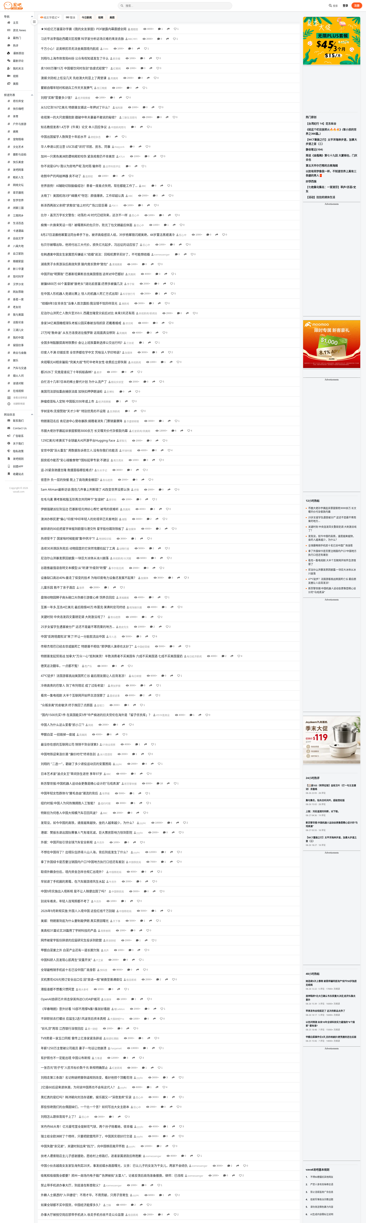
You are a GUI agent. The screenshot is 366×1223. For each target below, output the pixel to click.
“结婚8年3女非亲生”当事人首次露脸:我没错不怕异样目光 (79, 303)
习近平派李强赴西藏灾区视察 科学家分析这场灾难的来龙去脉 (82, 39)
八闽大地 (18, 246)
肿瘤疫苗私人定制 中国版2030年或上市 (67, 401)
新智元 (123, 440)
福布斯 (119, 107)
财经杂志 (95, 137)
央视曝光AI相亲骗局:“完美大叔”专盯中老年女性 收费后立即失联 (84, 362)
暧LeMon (119, 1009)
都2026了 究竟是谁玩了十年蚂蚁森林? (66, 372)
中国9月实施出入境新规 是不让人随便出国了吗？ (74, 891)
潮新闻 (125, 303)
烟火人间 (18, 375)
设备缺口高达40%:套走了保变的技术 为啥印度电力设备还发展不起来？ (89, 578)
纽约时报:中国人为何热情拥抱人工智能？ (68, 803)
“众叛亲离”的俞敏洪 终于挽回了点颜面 (67, 705)
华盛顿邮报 (132, 421)
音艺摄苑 (18, 192)
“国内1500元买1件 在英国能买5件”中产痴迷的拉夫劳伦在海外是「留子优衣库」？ (96, 715)
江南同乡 (18, 215)
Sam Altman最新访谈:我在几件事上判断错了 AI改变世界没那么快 (85, 489)
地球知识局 (104, 538)
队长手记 (102, 470)
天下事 (116, 921)
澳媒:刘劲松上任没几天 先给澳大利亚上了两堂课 (73, 78)
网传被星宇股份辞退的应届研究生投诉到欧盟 (71, 940)
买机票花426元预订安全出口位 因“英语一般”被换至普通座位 (81, 979)
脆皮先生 (123, 627)
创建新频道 (19, 403)
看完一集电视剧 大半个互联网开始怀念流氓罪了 (73, 695)
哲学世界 (18, 200)
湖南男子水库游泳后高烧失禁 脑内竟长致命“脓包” (74, 264)
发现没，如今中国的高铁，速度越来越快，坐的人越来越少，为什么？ (88, 823)
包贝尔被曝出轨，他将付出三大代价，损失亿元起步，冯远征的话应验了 (89, 245)
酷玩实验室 (117, 382)
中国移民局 (134, 862)
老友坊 (17, 307)
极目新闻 (131, 979)
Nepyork (119, 147)
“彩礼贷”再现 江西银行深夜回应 (62, 1028)
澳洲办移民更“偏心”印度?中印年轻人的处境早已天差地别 (79, 519)
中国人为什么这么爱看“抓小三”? (62, 725)
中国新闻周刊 (118, 127)
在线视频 (18, 391)
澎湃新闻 (114, 411)
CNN (105, 49)
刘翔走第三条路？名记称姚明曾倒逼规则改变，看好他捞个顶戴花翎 (86, 1077)
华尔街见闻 (117, 568)
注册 (357, 5)
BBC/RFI (132, 39)
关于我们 (18, 443)
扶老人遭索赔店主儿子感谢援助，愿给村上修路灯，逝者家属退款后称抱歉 (91, 1156)
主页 (15, 22)
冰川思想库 (105, 754)
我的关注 (18, 68)
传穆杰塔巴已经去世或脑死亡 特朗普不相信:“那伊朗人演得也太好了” (87, 646)
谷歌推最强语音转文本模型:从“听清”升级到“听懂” (74, 568)
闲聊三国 (18, 208)
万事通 (98, 1058)
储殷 (124, 519)
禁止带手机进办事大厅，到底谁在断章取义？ (71, 1185)
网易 (90, 725)
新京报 (116, 58)
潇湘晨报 (117, 264)
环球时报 (126, 450)
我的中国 (18, 337)
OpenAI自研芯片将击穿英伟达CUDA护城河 (70, 999)
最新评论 (18, 61)
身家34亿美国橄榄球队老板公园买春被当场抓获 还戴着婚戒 (81, 323)
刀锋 (108, 1205)
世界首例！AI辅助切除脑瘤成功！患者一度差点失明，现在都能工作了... (89, 186)
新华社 (112, 499)
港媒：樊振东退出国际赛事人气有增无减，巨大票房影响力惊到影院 (86, 832)
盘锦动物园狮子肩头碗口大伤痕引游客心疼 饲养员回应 (78, 597)
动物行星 (124, 548)
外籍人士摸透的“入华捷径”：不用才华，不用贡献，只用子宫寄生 (84, 1195)
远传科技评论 (112, 166)
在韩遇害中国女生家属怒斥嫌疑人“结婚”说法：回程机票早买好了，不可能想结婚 (95, 254)
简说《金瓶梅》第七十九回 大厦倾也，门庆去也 (331, 157)
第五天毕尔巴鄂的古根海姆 (322, 165)
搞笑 (15, 131)
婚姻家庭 (18, 261)
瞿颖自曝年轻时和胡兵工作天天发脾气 (67, 88)
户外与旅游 (19, 124)
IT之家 (99, 960)
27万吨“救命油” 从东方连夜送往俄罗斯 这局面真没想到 (78, 333)
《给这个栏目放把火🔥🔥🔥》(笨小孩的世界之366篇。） (331, 131)
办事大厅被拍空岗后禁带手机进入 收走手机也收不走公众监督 (82, 1215)
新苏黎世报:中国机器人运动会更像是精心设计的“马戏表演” (80, 783)
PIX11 (114, 205)
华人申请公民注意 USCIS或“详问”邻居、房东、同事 (75, 147)
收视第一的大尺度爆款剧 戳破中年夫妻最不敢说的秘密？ (79, 117)
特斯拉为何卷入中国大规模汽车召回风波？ (70, 813)
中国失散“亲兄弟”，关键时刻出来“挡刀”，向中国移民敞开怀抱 (83, 1146)
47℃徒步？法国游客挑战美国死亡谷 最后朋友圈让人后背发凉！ (84, 676)
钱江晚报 (101, 88)
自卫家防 (18, 253)
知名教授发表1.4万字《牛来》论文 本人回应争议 (74, 127)
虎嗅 (136, 489)
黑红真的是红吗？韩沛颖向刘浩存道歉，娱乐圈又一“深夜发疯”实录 (86, 1097)
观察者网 (105, 930)
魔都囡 (134, 29)
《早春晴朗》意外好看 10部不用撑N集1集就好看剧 (75, 1009)
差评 (99, 372)
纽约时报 (105, 803)
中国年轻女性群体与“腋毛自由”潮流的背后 (69, 793)
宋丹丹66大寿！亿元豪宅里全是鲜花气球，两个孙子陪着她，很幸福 (87, 1126)
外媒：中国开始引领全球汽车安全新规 (67, 842)
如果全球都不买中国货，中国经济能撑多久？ (71, 1205)
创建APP (18, 466)
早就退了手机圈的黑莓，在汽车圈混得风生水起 (73, 881)
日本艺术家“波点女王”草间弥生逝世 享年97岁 (71, 774)
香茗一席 (18, 299)
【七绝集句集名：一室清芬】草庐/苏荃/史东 (331, 189)
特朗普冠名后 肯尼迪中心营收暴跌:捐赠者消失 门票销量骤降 (81, 421)
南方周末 (118, 460)
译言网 (129, 323)
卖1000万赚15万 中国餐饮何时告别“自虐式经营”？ (75, 68)
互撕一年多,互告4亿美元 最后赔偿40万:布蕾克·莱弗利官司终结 (83, 607)
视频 (15, 76)
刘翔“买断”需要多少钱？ (57, 98)
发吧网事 (18, 169)
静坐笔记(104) (314, 149)
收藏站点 (18, 474)
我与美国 (18, 314)
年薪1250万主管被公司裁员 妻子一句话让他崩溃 (73, 1048)
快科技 (103, 970)
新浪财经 (110, 940)
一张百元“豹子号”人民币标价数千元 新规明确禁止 (74, 1068)
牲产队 (88, 666)
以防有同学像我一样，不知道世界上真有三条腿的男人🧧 (331, 173)
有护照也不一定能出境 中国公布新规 (65, 1058)
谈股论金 (18, 322)
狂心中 (135, 215)
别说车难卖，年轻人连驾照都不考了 (65, 901)
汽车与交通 (19, 368)
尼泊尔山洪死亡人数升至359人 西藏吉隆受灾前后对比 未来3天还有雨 (88, 313)
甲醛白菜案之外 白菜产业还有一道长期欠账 (70, 950)
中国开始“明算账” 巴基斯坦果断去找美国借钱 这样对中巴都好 (82, 274)
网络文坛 (18, 185)
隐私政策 (18, 451)
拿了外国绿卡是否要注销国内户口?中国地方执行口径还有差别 (82, 862)
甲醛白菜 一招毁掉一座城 (58, 734)
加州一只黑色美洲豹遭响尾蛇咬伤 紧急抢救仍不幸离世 (78, 156)
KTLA (121, 156)
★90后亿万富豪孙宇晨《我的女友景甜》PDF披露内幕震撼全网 (83, 29)
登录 (345, 5)
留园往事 (18, 345)
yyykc (118, 764)
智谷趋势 (107, 480)
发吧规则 (18, 458)
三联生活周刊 (129, 117)
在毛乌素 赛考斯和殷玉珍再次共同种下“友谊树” (73, 499)
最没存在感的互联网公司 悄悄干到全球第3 (69, 744)
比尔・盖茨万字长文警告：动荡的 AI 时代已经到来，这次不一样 (84, 215)
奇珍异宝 (18, 101)
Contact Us (20, 428)
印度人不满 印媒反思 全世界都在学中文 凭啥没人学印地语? (81, 352)
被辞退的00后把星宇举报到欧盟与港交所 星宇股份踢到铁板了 (82, 529)
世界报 (106, 793)
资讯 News (19, 30)
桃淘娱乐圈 (135, 607)
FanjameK (116, 1048)
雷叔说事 (114, 695)
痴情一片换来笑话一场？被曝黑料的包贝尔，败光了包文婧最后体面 (86, 225)
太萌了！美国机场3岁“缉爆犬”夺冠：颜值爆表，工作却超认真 (82, 196)
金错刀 (100, 705)
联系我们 (18, 420)
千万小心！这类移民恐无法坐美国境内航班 (70, 49)
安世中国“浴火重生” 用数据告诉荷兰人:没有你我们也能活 (79, 450)
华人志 (112, 636)
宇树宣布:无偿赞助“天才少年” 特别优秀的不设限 (73, 411)
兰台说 (130, 343)
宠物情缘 (18, 139)
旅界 (81, 587)
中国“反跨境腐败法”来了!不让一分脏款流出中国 (73, 636)
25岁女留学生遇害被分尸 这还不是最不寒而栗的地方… (78, 627)
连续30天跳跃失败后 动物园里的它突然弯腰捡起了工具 (78, 548)
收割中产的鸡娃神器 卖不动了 (61, 176)
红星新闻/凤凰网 (140, 431)
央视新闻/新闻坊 (147, 313)
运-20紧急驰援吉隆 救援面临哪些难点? (67, 470)
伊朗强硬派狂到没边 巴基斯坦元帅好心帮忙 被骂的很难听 (80, 509)
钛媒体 (128, 352)
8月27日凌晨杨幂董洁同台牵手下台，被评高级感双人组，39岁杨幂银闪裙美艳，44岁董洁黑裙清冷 (108, 235)
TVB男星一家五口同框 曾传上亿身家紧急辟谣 (71, 1038)
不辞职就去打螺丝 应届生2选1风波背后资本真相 (73, 1018)
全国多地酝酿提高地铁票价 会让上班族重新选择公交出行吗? (81, 343)
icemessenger (161, 254)
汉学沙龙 (18, 284)
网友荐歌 (18, 291)
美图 (15, 83)
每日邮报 (136, 676)
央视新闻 (135, 362)
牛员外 (100, 842)
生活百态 (18, 223)
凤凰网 (114, 78)
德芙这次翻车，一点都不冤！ (60, 666)
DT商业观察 (108, 744)
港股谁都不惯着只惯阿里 (57, 989)
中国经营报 (143, 646)
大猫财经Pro (117, 1019)
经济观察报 (83, 98)
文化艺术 (18, 147)
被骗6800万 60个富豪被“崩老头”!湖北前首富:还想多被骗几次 (82, 284)
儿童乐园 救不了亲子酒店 (58, 587)
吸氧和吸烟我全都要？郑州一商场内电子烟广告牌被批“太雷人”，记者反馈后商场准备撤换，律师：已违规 (112, 1175)
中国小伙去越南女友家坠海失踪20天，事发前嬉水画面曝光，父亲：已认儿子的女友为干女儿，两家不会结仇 (114, 1166)
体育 (15, 116)
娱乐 (15, 360)
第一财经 (92, 1028)
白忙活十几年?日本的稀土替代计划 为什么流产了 (74, 382)
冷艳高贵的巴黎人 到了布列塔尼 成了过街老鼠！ (73, 685)
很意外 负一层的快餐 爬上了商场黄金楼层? (70, 480)
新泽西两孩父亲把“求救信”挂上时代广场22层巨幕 (74, 205)
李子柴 (130, 284)
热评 (15, 45)
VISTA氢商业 (162, 715)
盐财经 (89, 176)
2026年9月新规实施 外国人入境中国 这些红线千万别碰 (78, 911)
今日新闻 (87, 17)
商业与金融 (19, 352)
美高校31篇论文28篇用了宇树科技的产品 (68, 930)
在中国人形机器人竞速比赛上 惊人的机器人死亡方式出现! (80, 294)
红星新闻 (117, 1068)
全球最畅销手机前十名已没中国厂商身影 (68, 970)
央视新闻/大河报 (121, 558)
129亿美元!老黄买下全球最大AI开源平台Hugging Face (78, 440)
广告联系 (18, 436)
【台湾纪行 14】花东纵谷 (321, 123)
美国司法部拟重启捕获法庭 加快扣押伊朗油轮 (72, 391)
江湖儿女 (18, 330)
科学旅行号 (128, 294)
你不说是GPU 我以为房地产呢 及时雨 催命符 (71, 166)
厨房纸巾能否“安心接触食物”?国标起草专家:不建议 (75, 460)
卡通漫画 (18, 230)
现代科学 (18, 276)
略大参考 (83, 989)
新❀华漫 (18, 269)
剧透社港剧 (112, 1038)
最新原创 (18, 53)
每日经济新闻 (194, 656)
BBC (143, 186)
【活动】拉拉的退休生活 (320, 197)
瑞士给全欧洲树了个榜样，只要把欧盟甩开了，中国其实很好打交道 (86, 1136)
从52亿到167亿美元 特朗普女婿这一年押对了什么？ (76, 107)
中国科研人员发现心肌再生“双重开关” (66, 960)
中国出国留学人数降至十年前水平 (64, 137)
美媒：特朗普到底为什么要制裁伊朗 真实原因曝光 (75, 921)
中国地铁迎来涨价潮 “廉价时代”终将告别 (68, 754)
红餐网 (117, 68)
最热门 (17, 38)
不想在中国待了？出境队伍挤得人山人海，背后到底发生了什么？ (85, 852)
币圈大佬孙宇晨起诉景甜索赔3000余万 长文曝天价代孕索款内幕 (84, 431)
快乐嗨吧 (18, 108)
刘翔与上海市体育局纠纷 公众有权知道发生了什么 (75, 58)
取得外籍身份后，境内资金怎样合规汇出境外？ (73, 872)
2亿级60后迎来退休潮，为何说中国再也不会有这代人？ (78, 1087)
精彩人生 (18, 177)
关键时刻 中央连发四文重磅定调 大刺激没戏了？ (73, 617)
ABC (130, 196)
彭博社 (110, 391)
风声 (106, 950)
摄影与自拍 (19, 154)
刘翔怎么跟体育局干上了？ (59, 1117)
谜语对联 (18, 383)
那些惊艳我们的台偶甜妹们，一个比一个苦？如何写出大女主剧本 (85, 1107)
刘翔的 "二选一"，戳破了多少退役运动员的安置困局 (76, 764)
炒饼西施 (311, 181)
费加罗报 (115, 685)
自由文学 (18, 238)
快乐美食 (18, 162)
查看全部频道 (20, 397)
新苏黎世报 (130, 783)
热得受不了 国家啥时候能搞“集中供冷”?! (68, 538)
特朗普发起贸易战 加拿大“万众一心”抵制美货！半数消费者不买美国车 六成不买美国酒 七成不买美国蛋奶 (112, 656)
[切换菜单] (34, 21)
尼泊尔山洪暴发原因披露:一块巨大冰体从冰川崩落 (75, 558)
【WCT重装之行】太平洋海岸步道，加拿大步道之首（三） (331, 141)
